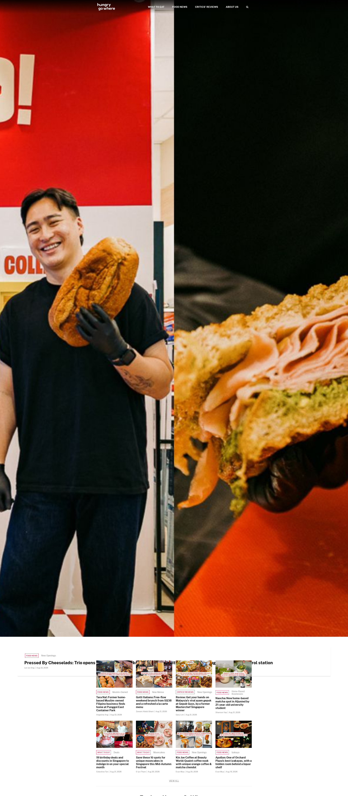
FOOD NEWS (179, 7)
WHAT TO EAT (156, 7)
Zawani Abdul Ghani (145, 711)
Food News (31, 655)
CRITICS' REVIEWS (206, 7)
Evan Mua (180, 771)
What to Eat (103, 752)
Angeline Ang (102, 714)
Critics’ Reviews (185, 692)
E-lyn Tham (141, 771)
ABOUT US (232, 7)
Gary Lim (180, 714)
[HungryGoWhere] (106, 7)
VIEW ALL (174, 780)
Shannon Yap (221, 712)
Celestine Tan (102, 771)
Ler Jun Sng (29, 667)
